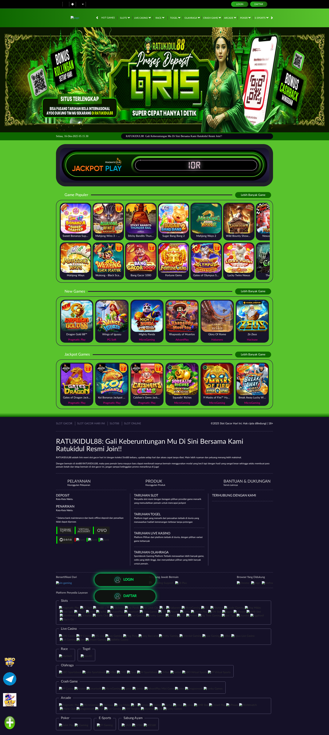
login (239, 4)
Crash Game (211, 18)
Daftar (258, 4)
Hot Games (108, 18)
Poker (244, 18)
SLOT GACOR (64, 423)
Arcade (229, 18)
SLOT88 (114, 423)
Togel (174, 18)
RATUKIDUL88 (63, 457)
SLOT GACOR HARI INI (91, 423)
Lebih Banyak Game (253, 195)
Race (159, 18)
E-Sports (260, 18)
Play (113, 168)
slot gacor (96, 467)
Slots (124, 18)
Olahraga (191, 18)
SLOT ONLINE (132, 423)
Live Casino (141, 18)
